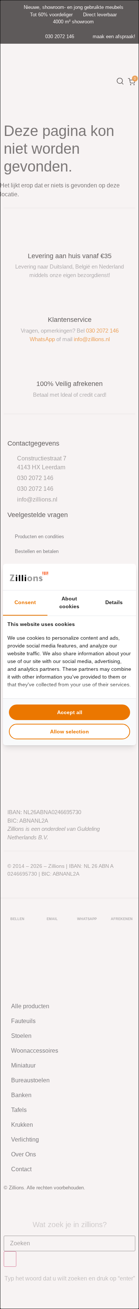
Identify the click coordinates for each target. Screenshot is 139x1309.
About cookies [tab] (69, 602)
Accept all (69, 712)
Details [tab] (114, 602)
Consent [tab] (25, 602)
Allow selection (69, 732)
